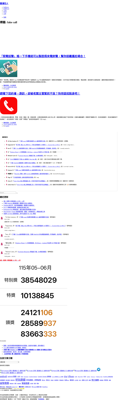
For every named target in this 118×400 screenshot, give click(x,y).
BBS (22, 376)
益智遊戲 (4, 383)
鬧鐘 (38, 383)
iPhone (71, 376)
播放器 (72, 380)
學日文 (43, 380)
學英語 (52, 380)
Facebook (26, 376)
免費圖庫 (2, 380)
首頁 (4, 17)
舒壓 (15, 383)
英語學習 (19, 383)
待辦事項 (56, 380)
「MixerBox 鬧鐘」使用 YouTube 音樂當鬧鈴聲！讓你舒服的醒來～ (31, 173)
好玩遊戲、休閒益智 (33, 380)
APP (18, 376)
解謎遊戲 (25, 383)
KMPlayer (6, 8)
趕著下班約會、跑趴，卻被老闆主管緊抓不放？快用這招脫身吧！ (40, 93)
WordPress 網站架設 (108, 376)
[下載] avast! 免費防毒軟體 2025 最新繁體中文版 (32, 141)
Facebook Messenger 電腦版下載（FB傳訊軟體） (30, 155)
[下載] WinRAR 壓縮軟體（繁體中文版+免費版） (23, 163)
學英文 (48, 380)
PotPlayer (6, 7)
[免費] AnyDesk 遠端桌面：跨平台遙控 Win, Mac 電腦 (19, 213)
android (3, 376)
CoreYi (7, 88)
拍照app (66, 380)
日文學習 (76, 380)
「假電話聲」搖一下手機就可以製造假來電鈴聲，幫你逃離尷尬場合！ (43, 56)
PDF (85, 376)
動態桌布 (13, 380)
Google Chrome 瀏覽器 (44, 376)
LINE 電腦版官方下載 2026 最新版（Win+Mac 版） (23, 159)
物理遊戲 (101, 380)
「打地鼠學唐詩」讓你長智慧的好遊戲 (23, 177)
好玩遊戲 (20, 379)
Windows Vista (99, 376)
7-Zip (4, 10)
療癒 (110, 380)
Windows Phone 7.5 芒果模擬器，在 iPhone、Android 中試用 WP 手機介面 (29, 152)
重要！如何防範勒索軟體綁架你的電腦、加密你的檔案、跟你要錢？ (24, 345)
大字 (4, 14)
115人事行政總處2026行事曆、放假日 (14, 347)
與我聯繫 (41, 399)
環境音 (106, 380)
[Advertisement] (31, 39)
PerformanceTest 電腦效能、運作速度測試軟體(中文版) (19, 209)
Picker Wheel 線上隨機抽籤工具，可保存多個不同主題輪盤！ (30, 181)
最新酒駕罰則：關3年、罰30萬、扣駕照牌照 (16, 352)
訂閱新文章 (28, 386)
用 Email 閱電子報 (36, 386)
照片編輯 (95, 380)
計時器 (31, 383)
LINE (76, 376)
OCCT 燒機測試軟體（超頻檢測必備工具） (16, 207)
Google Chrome (33, 376)
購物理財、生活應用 (9, 85)
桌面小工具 (85, 380)
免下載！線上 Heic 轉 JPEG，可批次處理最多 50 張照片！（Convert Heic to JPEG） (38, 144)
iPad (65, 376)
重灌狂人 (4, 3)
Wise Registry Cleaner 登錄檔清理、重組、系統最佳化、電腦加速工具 (24, 211)
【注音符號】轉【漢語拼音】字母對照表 (15, 354)
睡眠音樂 (12, 383)
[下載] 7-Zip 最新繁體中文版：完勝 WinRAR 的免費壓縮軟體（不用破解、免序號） (34, 148)
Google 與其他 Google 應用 (57, 376)
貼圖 (35, 383)
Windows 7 (93, 376)
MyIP (5, 12)
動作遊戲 (8, 380)
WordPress (45, 386)
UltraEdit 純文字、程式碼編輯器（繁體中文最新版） (19, 205)
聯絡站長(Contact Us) (11, 386)
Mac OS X (80, 376)
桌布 (80, 380)
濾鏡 (90, 380)
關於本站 (2, 386)
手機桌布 (61, 380)
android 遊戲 (12, 376)
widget (88, 376)
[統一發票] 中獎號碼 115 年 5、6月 (13, 201)
